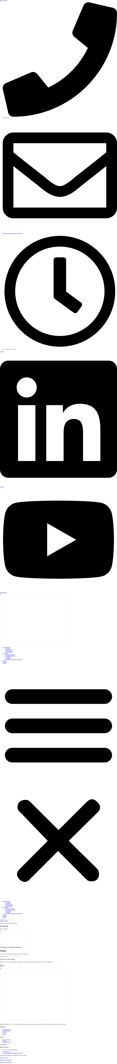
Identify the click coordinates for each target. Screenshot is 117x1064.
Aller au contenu (3, 0)
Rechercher (2, 956)
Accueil (1, 923)
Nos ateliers (7, 658)
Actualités (5, 662)
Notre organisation (9, 651)
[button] (58, 782)
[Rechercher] (18, 956)
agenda (4, 660)
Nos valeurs (7, 648)
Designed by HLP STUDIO (6, 1062)
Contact (4, 663)
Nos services (5, 653)
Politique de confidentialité (5, 1060)
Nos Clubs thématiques (10, 655)
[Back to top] (0, 967)
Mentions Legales (4, 1057)
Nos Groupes (8, 657)
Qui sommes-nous (6, 647)
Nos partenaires (8, 652)
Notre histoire (8, 649)
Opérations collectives (10, 654)
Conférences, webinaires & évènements (13, 659)
